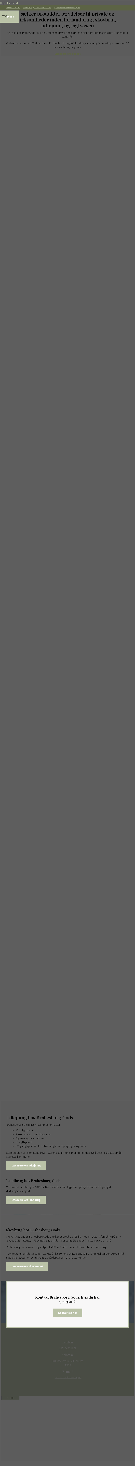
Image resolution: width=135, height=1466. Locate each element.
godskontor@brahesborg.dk (67, 8)
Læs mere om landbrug (26, 1200)
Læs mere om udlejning (26, 1165)
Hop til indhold (9, 3)
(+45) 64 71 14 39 (13, 8)
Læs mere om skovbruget (27, 1266)
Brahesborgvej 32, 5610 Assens (37, 8)
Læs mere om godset (67, 53)
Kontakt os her (67, 1312)
